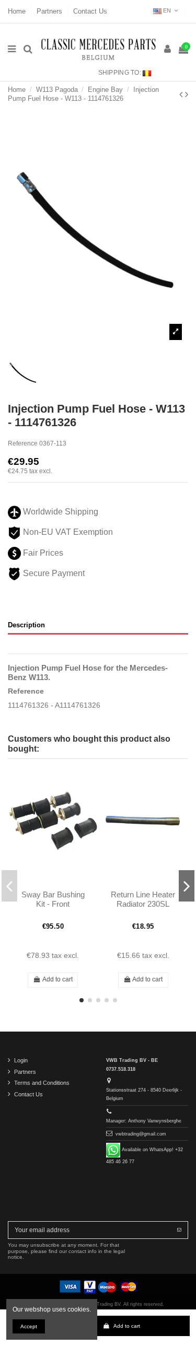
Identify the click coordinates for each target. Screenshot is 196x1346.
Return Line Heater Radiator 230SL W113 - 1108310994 (143, 904)
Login (21, 1060)
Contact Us (90, 11)
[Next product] (186, 94)
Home (18, 11)
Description (26, 625)
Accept (28, 1326)
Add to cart (126, 1326)
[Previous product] (182, 94)
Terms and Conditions (42, 1083)
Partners (50, 11)
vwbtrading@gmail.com (141, 1134)
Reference (23, 443)
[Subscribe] (179, 1230)
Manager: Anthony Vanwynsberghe (143, 1120)
